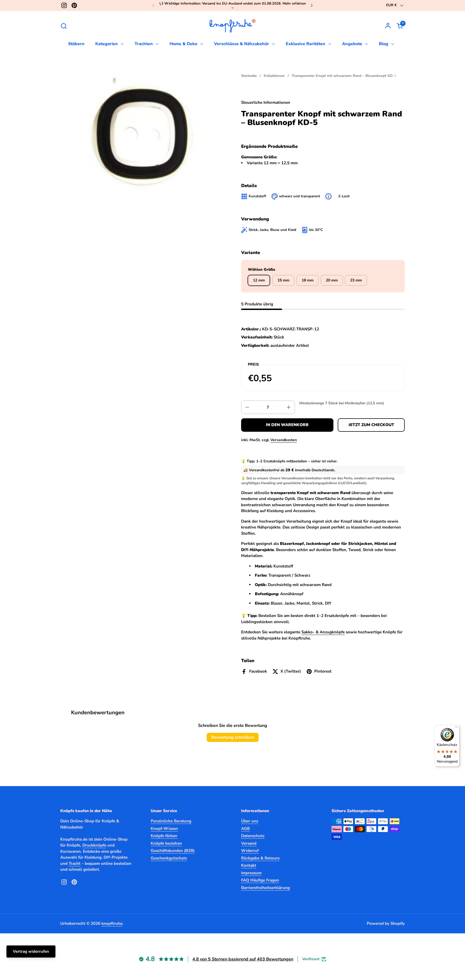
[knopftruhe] (233, 26)
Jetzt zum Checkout (371, 424)
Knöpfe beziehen (166, 843)
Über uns (249, 821)
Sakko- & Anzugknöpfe (323, 632)
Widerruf (250, 850)
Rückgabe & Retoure (260, 858)
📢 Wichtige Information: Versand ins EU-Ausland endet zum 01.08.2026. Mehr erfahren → (232, 5)
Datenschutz (253, 835)
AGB (245, 828)
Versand (248, 843)
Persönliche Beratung (171, 821)
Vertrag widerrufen (31, 951)
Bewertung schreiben (232, 737)
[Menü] (456, 728)
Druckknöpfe (94, 845)
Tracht (74, 863)
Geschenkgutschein (169, 858)
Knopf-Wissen (164, 828)
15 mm (283, 280)
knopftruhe (111, 923)
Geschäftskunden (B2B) (173, 850)
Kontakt (248, 865)
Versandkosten (283, 439)
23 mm (356, 280)
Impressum (251, 873)
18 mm (307, 280)
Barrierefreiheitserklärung (265, 887)
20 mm (332, 280)
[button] (63, 26)
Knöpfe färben (164, 835)
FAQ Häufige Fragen (260, 880)
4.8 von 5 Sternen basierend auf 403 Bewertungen (242, 959)
